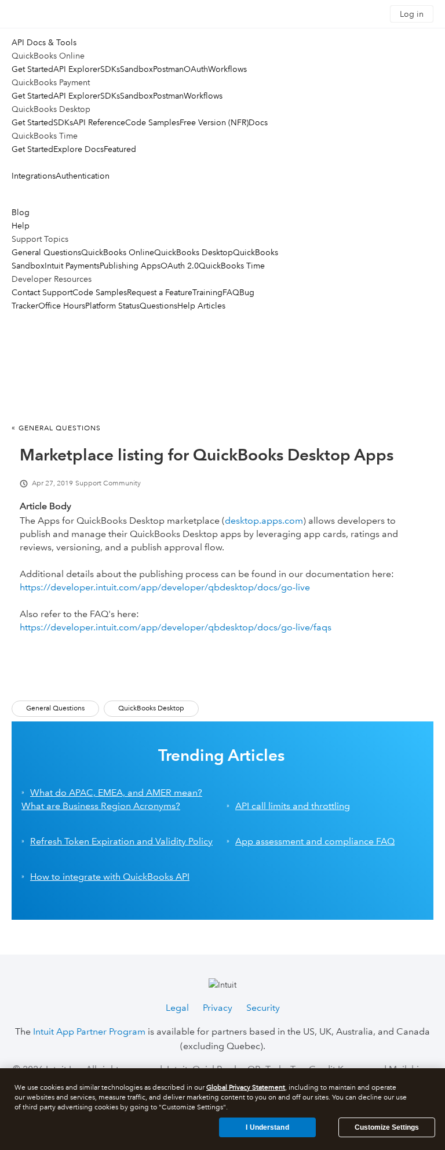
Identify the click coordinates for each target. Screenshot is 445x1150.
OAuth (196, 69)
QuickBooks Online (117, 252)
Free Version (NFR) (214, 122)
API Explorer (76, 69)
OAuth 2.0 (180, 265)
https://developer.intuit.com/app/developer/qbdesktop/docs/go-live (165, 587)
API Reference (99, 122)
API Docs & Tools (44, 42)
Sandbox (136, 69)
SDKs (110, 69)
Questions (158, 305)
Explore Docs (78, 149)
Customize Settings (387, 1127)
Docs (258, 122)
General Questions (46, 252)
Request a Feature (159, 292)
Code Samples (152, 122)
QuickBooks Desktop (193, 252)
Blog (21, 212)
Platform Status (112, 305)
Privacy (217, 1007)
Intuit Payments (72, 265)
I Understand (267, 1127)
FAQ (230, 292)
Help (21, 225)
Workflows (227, 69)
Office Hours (61, 305)
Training (207, 292)
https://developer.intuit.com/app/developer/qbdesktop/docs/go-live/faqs (175, 627)
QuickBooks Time (232, 265)
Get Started (32, 69)
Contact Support (42, 292)
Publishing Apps (130, 265)
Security (263, 1007)
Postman (168, 69)
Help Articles (201, 305)
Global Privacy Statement (245, 1087)
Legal (177, 1007)
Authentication (83, 175)
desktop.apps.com (264, 520)
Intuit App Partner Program (89, 1031)
